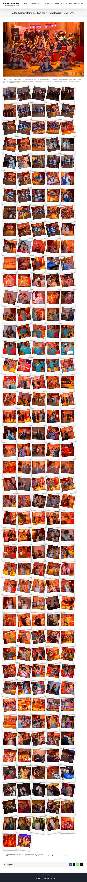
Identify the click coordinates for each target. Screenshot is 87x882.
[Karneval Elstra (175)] (67, 672)
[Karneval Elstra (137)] (24, 553)
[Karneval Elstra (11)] (9, 129)
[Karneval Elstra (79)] (53, 350)
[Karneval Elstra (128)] (38, 519)
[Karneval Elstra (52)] (24, 265)
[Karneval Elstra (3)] (38, 95)
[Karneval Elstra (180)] (67, 689)
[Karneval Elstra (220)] (53, 825)
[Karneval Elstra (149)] (53, 587)
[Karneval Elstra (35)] (67, 197)
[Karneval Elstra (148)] (38, 587)
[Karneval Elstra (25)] (68, 163)
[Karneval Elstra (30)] (67, 180)
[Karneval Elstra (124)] (53, 502)
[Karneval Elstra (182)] (24, 706)
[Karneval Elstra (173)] (38, 672)
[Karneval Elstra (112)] (24, 468)
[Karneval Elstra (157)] (24, 621)
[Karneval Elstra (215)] (53, 807)
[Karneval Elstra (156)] (9, 621)
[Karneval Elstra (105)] (67, 434)
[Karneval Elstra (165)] (67, 638)
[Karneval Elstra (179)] (53, 689)
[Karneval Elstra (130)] (67, 519)
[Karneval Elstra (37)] (24, 213)
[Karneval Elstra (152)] (24, 604)
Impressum (55, 855)
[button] (82, 3)
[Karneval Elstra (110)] (68, 451)
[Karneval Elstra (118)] (38, 485)
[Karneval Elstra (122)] (24, 502)
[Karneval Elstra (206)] (67, 774)
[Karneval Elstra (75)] (67, 333)
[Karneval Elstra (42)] (24, 231)
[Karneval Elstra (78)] (38, 349)
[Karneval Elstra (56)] (10, 282)
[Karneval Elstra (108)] (38, 451)
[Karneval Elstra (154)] (53, 604)
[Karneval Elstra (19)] (53, 146)
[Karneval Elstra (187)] (24, 723)
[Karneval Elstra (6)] (10, 112)
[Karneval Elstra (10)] (67, 112)
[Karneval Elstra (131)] (9, 536)
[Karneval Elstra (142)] (24, 570)
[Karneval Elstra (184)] (53, 706)
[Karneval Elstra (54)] (53, 265)
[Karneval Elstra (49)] (53, 248)
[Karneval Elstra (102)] (24, 434)
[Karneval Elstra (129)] (53, 519)
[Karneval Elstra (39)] (53, 214)
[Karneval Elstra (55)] (67, 264)
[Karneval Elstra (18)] (38, 146)
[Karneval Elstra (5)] (67, 95)
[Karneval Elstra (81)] (10, 366)
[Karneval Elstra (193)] (38, 740)
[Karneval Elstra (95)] (67, 400)
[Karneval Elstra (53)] (38, 264)
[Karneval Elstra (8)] (38, 112)
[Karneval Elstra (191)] (10, 740)
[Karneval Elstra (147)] (24, 587)
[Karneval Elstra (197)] (24, 757)
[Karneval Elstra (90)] (67, 383)
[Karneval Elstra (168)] (39, 655)
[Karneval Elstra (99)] (53, 417)
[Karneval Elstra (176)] (9, 689)
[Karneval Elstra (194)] (53, 740)
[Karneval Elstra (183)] (38, 706)
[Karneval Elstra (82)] (24, 366)
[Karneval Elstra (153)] (39, 604)
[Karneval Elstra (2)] (24, 95)
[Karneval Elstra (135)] (67, 536)
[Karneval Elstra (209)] (38, 791)
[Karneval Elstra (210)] (53, 791)
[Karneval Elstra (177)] (24, 689)
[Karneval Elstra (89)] (53, 383)
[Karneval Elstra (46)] (10, 247)
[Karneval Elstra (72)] (24, 332)
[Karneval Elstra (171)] (9, 672)
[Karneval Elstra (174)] (53, 672)
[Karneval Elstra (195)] (67, 740)
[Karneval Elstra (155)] (67, 604)
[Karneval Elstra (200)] (67, 757)
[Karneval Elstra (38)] (38, 213)
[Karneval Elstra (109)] (53, 451)
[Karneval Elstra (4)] (53, 95)
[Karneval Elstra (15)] (67, 128)
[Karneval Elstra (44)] (53, 231)
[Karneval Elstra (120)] (67, 485)
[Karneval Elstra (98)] (39, 417)
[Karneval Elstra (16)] (10, 146)
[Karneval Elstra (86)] (9, 383)
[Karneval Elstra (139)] (53, 553)
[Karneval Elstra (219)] (38, 824)
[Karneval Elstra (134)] (53, 536)
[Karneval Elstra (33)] (38, 196)
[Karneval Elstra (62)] (24, 298)
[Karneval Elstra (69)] (53, 315)
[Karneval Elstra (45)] (67, 231)
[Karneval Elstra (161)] (10, 638)
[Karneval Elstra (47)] (24, 247)
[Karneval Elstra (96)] (10, 417)
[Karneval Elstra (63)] (38, 298)
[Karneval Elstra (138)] (38, 553)
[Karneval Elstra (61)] (10, 298)
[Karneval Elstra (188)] (38, 723)
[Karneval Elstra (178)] (38, 689)
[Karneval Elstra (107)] (24, 451)
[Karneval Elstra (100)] (67, 417)
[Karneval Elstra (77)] (24, 349)
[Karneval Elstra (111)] (10, 468)
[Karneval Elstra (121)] (10, 502)
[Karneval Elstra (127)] (24, 519)
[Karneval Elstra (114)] (53, 468)
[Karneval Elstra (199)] (53, 757)
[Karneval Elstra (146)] (10, 587)
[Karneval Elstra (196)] (10, 757)
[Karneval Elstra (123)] (38, 502)
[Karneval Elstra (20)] (67, 146)
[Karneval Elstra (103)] (38, 434)
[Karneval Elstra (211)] (67, 791)
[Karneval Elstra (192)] (24, 740)
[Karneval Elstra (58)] (38, 281)
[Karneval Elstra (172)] (24, 672)
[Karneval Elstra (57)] (24, 281)
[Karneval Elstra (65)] (67, 299)
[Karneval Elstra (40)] (67, 213)
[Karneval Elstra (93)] (39, 400)
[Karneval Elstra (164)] (53, 638)
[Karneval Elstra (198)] (38, 757)
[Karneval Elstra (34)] (53, 196)
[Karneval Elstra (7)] (24, 112)
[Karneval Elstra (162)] (24, 638)
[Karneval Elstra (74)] (53, 332)
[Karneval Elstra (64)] (53, 299)
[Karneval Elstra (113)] (38, 468)
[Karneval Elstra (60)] (67, 281)
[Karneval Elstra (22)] (24, 162)
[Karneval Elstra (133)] (39, 536)
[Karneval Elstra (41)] (9, 231)
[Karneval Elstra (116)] (9, 485)
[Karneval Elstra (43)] (38, 230)
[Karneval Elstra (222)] (9, 842)
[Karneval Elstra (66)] (9, 316)
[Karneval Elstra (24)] (53, 163)
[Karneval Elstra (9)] (53, 112)
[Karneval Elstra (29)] (53, 180)
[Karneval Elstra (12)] (24, 129)
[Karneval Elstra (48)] (38, 247)
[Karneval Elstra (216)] (67, 808)
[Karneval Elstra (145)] (68, 570)
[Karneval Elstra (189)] (53, 723)
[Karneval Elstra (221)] (67, 825)
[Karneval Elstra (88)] (38, 383)
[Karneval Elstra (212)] (9, 808)
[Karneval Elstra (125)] (67, 502)
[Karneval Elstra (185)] (67, 706)
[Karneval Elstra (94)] (53, 400)
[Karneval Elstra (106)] (9, 451)
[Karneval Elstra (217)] (10, 825)
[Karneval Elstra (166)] (9, 655)
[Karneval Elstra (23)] (38, 163)
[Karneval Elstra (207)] (10, 791)
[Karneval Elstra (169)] (53, 655)
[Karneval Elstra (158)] (38, 621)
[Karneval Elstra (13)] (39, 129)
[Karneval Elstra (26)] (10, 180)
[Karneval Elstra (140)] (67, 553)
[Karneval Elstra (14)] (53, 129)
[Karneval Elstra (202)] (24, 774)
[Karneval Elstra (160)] (67, 621)
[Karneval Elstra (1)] (10, 95)
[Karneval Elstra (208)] (24, 791)
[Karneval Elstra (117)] (24, 485)
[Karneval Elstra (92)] (24, 400)
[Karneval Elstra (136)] (9, 553)
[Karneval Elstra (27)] (24, 179)
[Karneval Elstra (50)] (67, 247)
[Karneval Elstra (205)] (53, 774)
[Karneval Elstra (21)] (10, 163)
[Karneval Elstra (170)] (67, 655)
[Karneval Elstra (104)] (53, 434)
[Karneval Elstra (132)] (24, 536)
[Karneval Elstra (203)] (38, 774)
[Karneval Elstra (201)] (10, 774)
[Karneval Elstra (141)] (10, 570)
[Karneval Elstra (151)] (9, 604)
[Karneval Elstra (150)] (67, 587)
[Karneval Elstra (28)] (38, 180)
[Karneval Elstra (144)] (53, 570)
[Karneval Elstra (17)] (24, 146)
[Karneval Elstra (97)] (24, 417)
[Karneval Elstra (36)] (9, 214)
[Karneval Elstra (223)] (24, 842)
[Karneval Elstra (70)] (67, 315)
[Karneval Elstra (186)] (10, 723)
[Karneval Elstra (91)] (9, 400)
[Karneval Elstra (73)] (38, 332)
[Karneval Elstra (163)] (38, 638)
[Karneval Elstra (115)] (67, 468)
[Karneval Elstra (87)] (24, 383)
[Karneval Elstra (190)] (68, 723)
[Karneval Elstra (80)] (67, 349)
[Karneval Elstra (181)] (10, 706)
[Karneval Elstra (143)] (38, 570)
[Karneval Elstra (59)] (53, 281)
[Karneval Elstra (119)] (53, 485)
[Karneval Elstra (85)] (67, 366)
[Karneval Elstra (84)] (53, 367)
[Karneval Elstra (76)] (10, 349)
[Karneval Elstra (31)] (10, 196)
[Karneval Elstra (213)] (24, 808)
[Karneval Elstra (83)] (38, 367)
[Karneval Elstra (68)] (39, 316)
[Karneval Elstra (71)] (9, 333)
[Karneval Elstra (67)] (24, 315)
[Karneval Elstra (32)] (24, 196)
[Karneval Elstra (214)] (38, 808)
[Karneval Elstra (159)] (53, 621)
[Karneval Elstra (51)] (10, 265)
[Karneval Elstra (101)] (10, 434)
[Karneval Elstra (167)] (24, 655)
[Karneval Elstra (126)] (10, 519)
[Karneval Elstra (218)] (24, 825)
